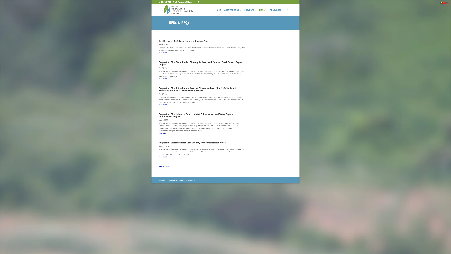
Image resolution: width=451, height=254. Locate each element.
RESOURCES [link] (275, 10)
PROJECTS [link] (249, 10)
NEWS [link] (262, 10)
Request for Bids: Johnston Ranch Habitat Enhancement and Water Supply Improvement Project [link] (196, 115)
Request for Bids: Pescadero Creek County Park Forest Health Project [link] (193, 142)
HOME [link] (218, 10)
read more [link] (163, 53)
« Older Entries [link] (164, 166)
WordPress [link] (191, 180)
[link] (178, 10)
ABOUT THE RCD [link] (231, 10)
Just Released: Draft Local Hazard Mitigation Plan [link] (183, 41)
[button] (195, 2)
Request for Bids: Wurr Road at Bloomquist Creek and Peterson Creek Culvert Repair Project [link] (200, 63)
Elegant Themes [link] (173, 180)
